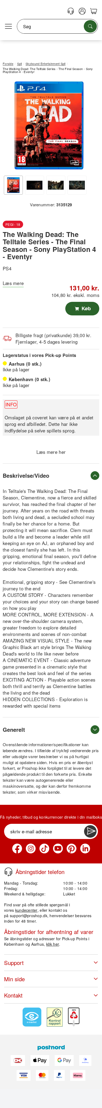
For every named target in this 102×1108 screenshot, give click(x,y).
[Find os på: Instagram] (31, 848)
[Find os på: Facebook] (17, 848)
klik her (52, 944)
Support (14, 963)
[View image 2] (34, 185)
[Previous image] (10, 126)
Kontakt (13, 995)
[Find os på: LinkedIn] (85, 848)
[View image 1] (13, 185)
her (62, 452)
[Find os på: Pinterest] (71, 848)
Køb (85, 308)
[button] (49, 125)
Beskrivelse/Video (26, 475)
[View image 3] (55, 185)
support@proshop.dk (28, 915)
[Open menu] (8, 26)
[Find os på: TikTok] (44, 848)
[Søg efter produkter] (90, 26)
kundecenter (26, 910)
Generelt (14, 729)
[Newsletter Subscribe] (90, 831)
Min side (14, 979)
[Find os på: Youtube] (58, 848)
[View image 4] (76, 185)
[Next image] (87, 126)
